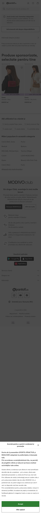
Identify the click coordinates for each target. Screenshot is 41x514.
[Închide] (38, 445)
